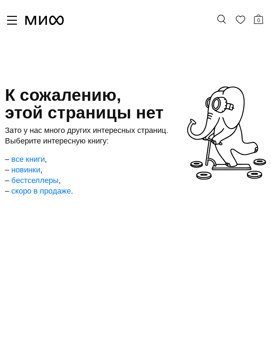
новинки (25, 169)
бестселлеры (35, 180)
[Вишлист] (240, 21)
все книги (28, 159)
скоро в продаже (41, 190)
